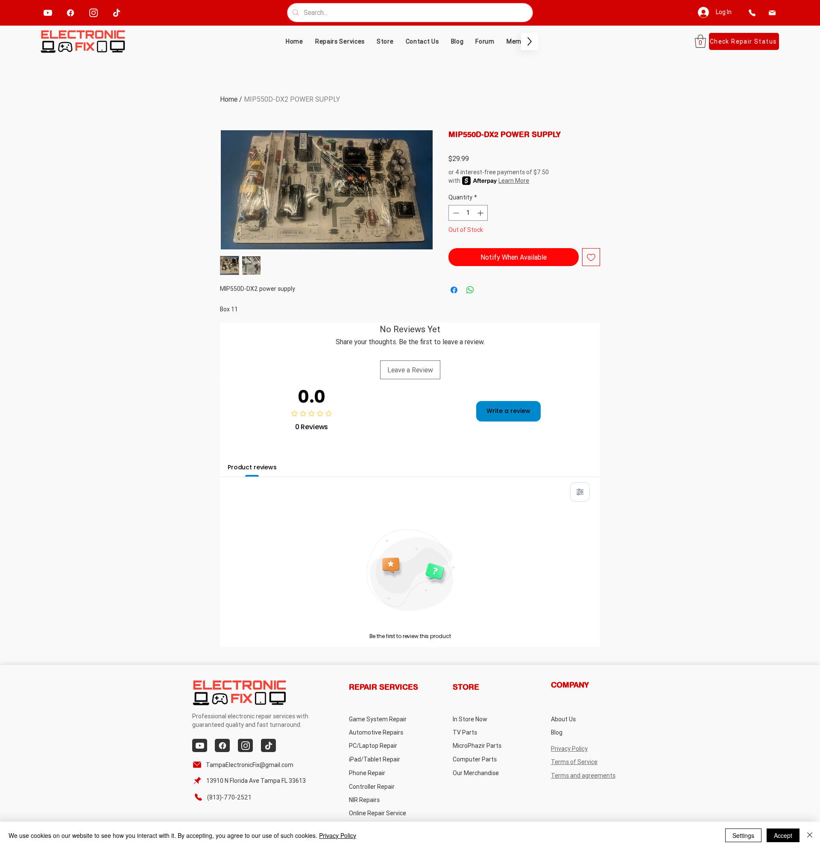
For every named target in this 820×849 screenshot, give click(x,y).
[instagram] (93, 12)
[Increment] (481, 212)
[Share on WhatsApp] (470, 290)
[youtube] (48, 12)
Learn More (513, 180)
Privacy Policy (337, 835)
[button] (385, 41)
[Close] (810, 835)
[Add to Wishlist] (591, 257)
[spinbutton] (468, 212)
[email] (771, 12)
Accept (783, 835)
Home (228, 99)
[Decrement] (455, 212)
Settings (743, 835)
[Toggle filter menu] (580, 492)
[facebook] (70, 12)
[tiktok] (116, 12)
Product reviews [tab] (252, 467)
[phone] (751, 12)
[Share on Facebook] (454, 290)
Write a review (508, 411)
